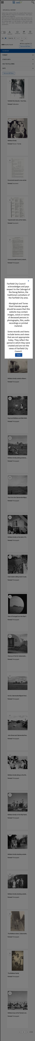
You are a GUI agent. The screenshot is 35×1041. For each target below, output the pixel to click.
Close (19, 355)
